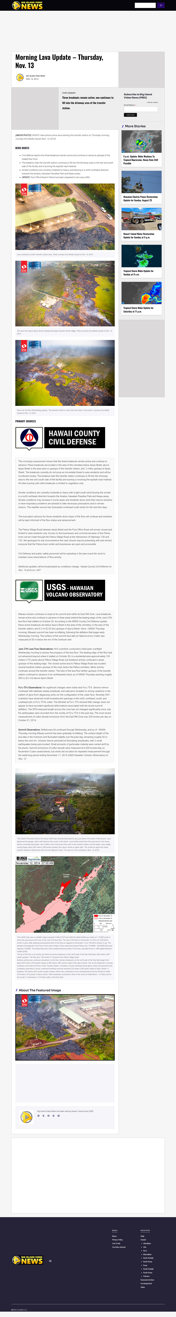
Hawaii (143, 1240)
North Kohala (148, 1258)
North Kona (147, 1262)
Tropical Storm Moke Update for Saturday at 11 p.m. (138, 309)
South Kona (147, 1273)
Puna (145, 1265)
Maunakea (147, 1254)
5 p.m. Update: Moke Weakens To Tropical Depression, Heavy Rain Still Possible (140, 160)
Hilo (144, 1247)
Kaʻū (145, 1251)
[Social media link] (38, 1116)
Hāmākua (147, 1243)
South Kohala (148, 1269)
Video (143, 1287)
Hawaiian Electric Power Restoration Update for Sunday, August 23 (140, 198)
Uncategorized (146, 1283)
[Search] (161, 5)
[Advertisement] (88, 31)
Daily (142, 1236)
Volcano (146, 1276)
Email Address (130, 105)
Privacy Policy (117, 1240)
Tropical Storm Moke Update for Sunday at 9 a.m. (138, 272)
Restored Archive (147, 1280)
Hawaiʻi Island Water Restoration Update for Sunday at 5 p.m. (138, 235)
